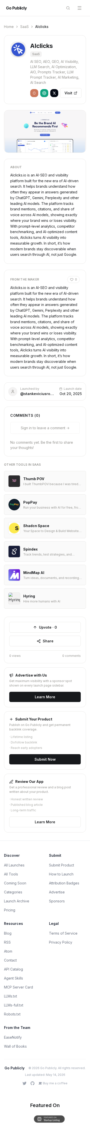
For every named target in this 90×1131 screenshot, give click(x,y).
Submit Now (45, 759)
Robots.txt (12, 1014)
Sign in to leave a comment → (45, 428)
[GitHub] (32, 1083)
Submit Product (61, 865)
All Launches (14, 865)
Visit (68, 93)
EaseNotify (13, 1037)
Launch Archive (16, 901)
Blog (8, 933)
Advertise (57, 892)
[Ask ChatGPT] (44, 93)
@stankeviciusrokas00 (37, 394)
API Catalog (13, 969)
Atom (8, 951)
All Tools (11, 874)
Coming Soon (15, 883)
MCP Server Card (18, 987)
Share (48, 641)
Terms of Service (63, 933)
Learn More (45, 697)
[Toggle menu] (79, 7)
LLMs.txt (10, 996)
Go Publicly (16, 7)
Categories (13, 892)
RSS (7, 942)
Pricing (9, 910)
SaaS (24, 26)
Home (9, 26)
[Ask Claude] (34, 93)
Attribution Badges (64, 883)
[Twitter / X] (24, 1083)
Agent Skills (13, 978)
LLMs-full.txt (13, 1005)
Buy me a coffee (55, 1083)
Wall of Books (15, 1046)
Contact (10, 960)
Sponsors (57, 901)
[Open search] (68, 8)
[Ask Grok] (54, 93)
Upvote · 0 (48, 627)
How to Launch (61, 874)
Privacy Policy (60, 942)
